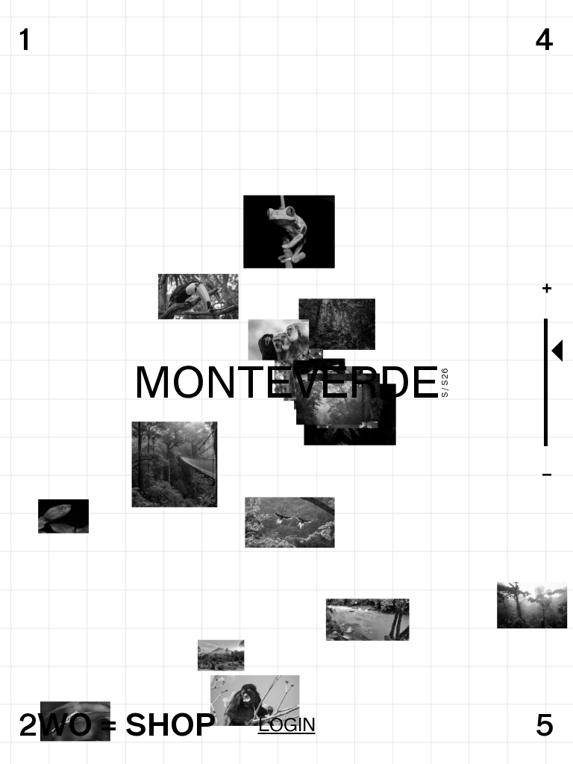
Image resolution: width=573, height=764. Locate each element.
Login (287, 724)
